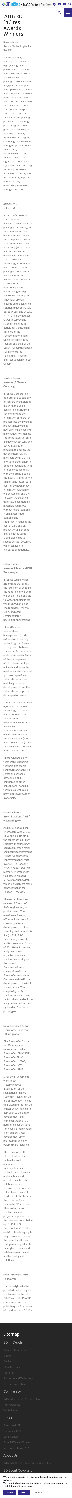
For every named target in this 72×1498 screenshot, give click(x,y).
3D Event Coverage (17, 1470)
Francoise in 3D (12, 1425)
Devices (8, 1361)
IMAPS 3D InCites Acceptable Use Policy (27, 1462)
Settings (38, 1492)
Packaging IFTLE (13, 1430)
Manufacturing (12, 1366)
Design (7, 1355)
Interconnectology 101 (16, 1447)
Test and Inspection (14, 1383)
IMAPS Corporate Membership (21, 1398)
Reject (23, 1492)
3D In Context (11, 1436)
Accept (10, 1492)
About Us (10, 1455)
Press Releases (11, 1404)
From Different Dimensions (19, 1442)
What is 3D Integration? (17, 1349)
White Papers (11, 1410)
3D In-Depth (12, 1342)
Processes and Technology (18, 1378)
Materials (9, 1372)
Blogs (7, 1418)
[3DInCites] (26, 4)
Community (12, 1391)
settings (27, 1486)
